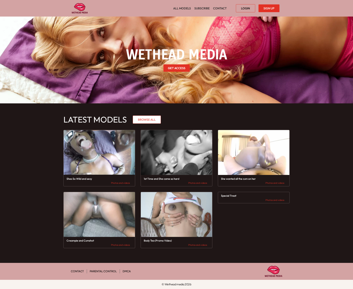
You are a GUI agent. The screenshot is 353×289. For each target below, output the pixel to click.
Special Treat (228, 195)
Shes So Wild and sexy (79, 178)
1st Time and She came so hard (161, 178)
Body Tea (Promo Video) (158, 240)
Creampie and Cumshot (80, 240)
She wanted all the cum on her (238, 178)
